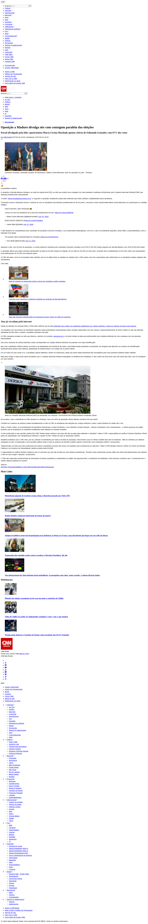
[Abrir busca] (30, 6)
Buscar (7, 6)
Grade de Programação (13, 689)
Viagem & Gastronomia (13, 45)
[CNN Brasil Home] (12, 91)
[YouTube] (5, 667)
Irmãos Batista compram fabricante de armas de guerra (28, 516)
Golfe (11, 867)
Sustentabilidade (15, 797)
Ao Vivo (11, 707)
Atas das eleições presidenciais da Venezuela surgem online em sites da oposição (39, 317)
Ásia (10, 811)
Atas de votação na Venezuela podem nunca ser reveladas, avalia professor (37, 281)
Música (11, 834)
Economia (8, 24)
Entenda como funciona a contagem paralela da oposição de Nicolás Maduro (38, 299)
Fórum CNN (9, 57)
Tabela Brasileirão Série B (18, 851)
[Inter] (6, 661)
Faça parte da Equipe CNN (15, 83)
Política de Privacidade (13, 74)
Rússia (11, 818)
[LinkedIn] (5, 672)
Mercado (12, 781)
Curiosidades (14, 897)
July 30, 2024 (43, 216)
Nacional (8, 15)
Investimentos (14, 783)
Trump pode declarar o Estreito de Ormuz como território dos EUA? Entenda (37, 635)
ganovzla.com (58, 336)
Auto (6, 50)
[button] (74, 156)
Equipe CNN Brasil (12, 68)
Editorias (10, 705)
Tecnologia (9, 43)
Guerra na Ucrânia (16, 802)
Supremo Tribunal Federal (18, 751)
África (11, 814)
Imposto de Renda (16, 790)
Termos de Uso (10, 76)
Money (7, 104)
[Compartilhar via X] (3, 179)
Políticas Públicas (15, 753)
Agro (6, 17)
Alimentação (13, 876)
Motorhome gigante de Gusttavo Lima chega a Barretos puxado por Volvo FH (37, 496)
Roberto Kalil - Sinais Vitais (19, 874)
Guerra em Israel (15, 804)
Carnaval (12, 828)
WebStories (7, 579)
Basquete (12, 860)
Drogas (11, 885)
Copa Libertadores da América (20, 855)
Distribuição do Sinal (12, 81)
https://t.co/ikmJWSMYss (64, 213)
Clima (11, 763)
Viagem (11, 902)
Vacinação (13, 881)
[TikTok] (5, 677)
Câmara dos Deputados (17, 746)
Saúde (7, 38)
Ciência (7, 40)
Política (7, 8)
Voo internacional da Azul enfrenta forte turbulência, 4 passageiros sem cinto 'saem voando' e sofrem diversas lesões (52, 575)
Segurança (13, 760)
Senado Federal (15, 749)
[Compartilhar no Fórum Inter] (2, 186)
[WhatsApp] (5, 679)
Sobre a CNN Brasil (12, 908)
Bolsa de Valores (15, 788)
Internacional (9, 13)
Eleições (8, 10)
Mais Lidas (6, 471)
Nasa (11, 892)
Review (7, 47)
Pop (6, 31)
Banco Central (14, 786)
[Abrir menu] (3, 2)
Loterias (12, 795)
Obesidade (13, 888)
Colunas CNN (10, 61)
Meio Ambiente (14, 765)
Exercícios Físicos (15, 878)
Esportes (8, 22)
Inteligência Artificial (12, 29)
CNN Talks (8, 54)
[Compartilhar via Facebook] (1, 179)
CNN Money (9, 27)
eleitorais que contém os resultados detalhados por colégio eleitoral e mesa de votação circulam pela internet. (94, 326)
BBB (10, 825)
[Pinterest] (5, 674)
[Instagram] (5, 670)
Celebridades (14, 830)
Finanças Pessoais (16, 793)
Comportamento (11, 36)
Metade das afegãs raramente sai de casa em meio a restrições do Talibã (34, 598)
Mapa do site (10, 698)
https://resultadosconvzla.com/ (19, 198)
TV (10, 841)
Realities (12, 837)
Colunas (8, 694)
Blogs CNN (9, 59)
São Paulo (12, 770)
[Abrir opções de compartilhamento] (4, 181)
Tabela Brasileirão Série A (18, 848)
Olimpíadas (13, 858)
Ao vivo (7, 100)
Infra (6, 20)
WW (6, 106)
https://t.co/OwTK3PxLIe (49, 237)
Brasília (11, 777)
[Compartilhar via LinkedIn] (5, 179)
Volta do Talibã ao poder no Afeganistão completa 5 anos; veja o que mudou (36, 617)
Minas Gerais (14, 774)
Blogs (7, 692)
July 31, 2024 (28, 224)
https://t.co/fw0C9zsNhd (34, 220)
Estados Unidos (14, 807)
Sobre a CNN (9, 72)
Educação (8, 52)
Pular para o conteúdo (13, 97)
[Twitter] (5, 663)
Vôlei (10, 862)
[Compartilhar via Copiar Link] (8, 179)
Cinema (11, 832)
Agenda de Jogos (15, 846)
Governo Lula (14, 744)
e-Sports (12, 869)
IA (5, 113)
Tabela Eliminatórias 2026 (18, 853)
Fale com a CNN (11, 78)
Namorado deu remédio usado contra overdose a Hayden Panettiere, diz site (36, 555)
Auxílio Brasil (14, 767)
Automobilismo (14, 865)
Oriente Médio (14, 816)
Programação (10, 65)
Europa (11, 809)
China (11, 821)
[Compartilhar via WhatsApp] (6, 179)
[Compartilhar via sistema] (1, 183)
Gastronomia (13, 904)
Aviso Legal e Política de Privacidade (19, 910)
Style (6, 34)
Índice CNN (13, 742)
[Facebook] (5, 665)
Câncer (11, 883)
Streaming (13, 839)
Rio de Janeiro (14, 772)
